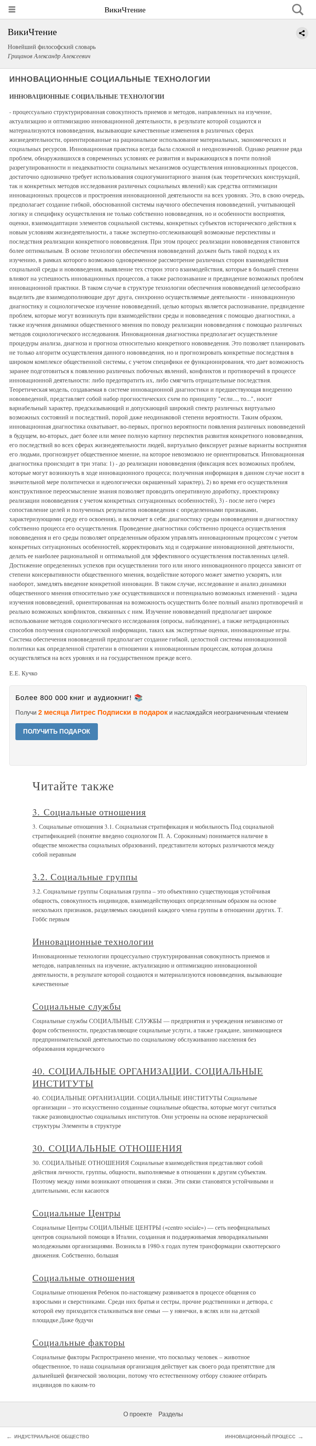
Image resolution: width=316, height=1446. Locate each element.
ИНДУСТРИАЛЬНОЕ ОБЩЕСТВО (51, 1436)
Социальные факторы (78, 1342)
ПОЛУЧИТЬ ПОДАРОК (56, 731)
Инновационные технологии (93, 941)
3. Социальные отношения (89, 812)
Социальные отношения (83, 1277)
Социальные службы (76, 1006)
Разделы (170, 1414)
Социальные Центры (76, 1213)
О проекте (137, 1414)
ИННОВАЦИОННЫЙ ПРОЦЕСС (260, 1436)
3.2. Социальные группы (85, 876)
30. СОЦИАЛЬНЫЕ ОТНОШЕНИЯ (107, 1148)
